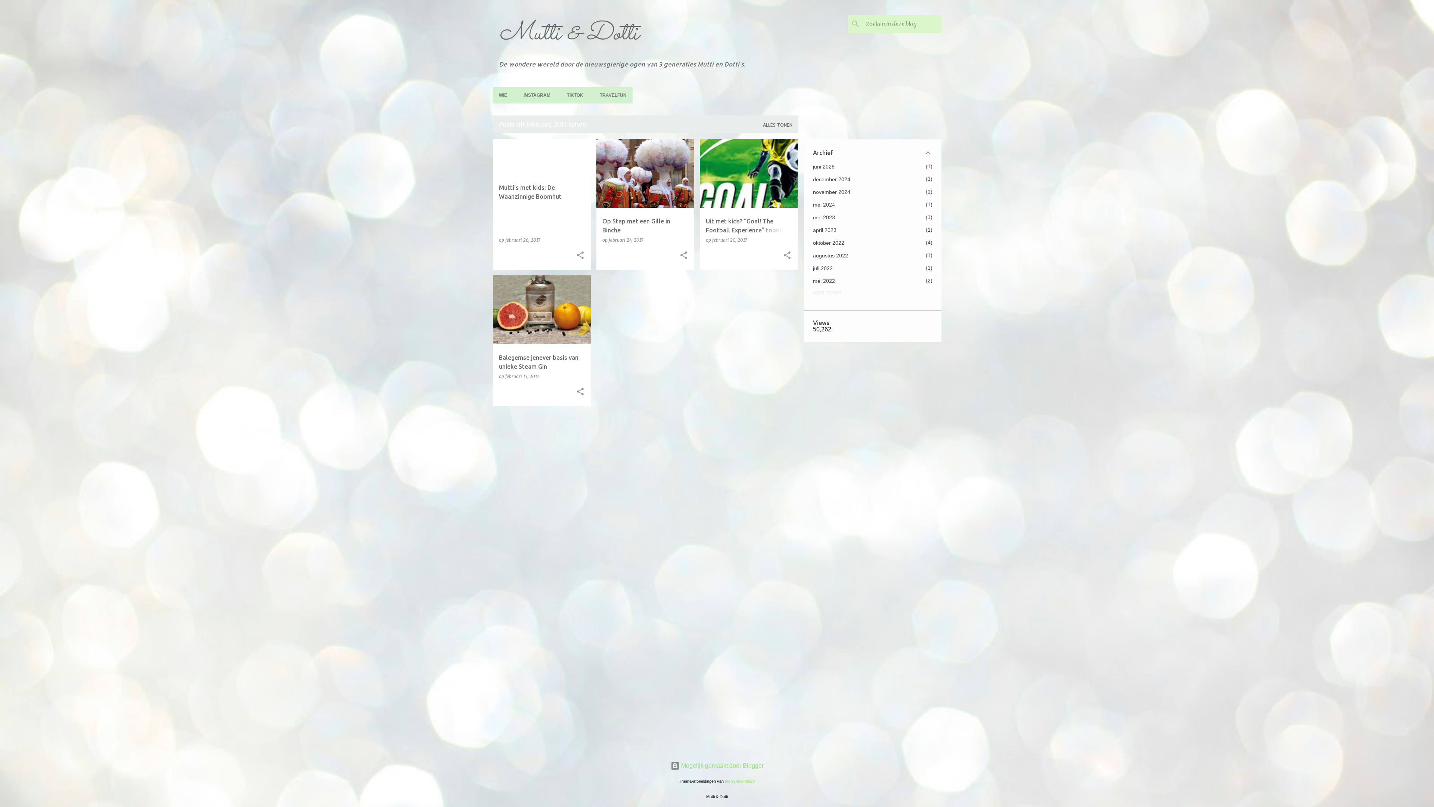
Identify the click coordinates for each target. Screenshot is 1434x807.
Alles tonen (777, 125)
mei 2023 (824, 217)
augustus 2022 (830, 256)
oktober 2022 (828, 243)
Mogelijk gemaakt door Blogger (722, 766)
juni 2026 (824, 167)
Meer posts (645, 427)
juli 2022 (823, 268)
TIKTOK (575, 95)
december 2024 (831, 179)
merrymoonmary (740, 781)
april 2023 (824, 230)
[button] (580, 256)
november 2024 (831, 192)
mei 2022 (824, 281)
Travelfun (613, 95)
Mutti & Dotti (569, 34)
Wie (503, 95)
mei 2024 (824, 205)
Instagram (537, 95)
